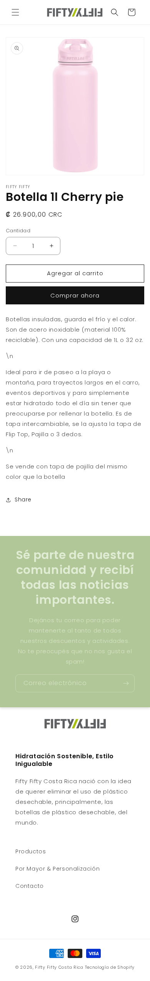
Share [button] (23, 499)
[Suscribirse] (125, 683)
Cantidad (18, 230)
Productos (30, 851)
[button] (15, 12)
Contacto (29, 886)
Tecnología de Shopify (110, 967)
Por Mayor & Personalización (57, 869)
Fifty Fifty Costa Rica (59, 967)
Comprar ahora (75, 295)
